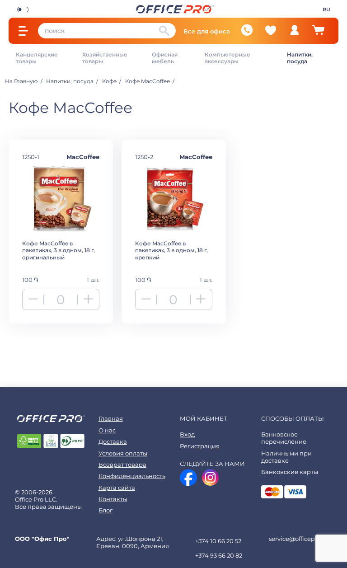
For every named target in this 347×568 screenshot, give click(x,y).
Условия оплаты (122, 453)
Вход (187, 434)
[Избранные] (270, 30)
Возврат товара (122, 464)
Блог (105, 510)
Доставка (112, 441)
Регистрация (200, 446)
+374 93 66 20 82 (218, 555)
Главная (110, 418)
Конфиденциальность (131, 475)
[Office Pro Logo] (175, 8)
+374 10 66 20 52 (218, 541)
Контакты (112, 498)
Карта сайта (116, 487)
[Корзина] (318, 33)
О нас (107, 430)
